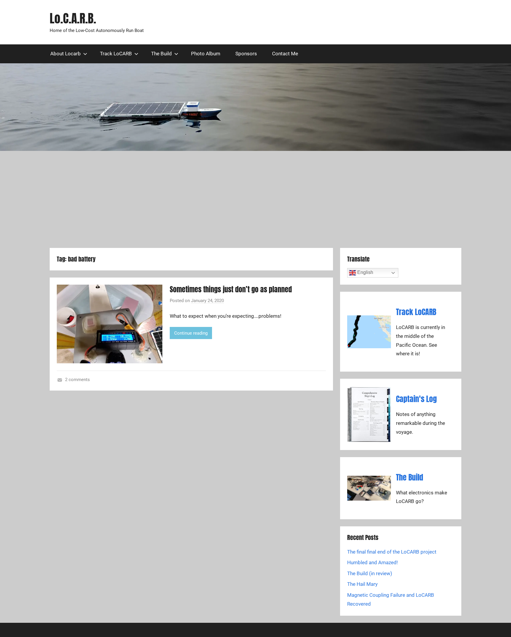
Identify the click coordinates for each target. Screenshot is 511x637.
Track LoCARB (116, 54)
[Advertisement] (255, 199)
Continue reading (191, 333)
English (364, 272)
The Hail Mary (362, 584)
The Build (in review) (369, 573)
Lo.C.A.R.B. (73, 18)
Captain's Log (416, 399)
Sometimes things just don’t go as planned (231, 289)
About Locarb (65, 54)
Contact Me (285, 54)
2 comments (77, 379)
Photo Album (205, 54)
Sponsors (246, 54)
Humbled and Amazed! (372, 562)
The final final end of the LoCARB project (391, 552)
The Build (161, 54)
